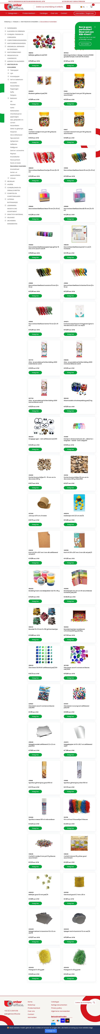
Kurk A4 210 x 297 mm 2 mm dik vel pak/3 (78, 552)
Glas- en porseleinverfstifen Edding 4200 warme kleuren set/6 (43, 401)
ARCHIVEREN (11, 221)
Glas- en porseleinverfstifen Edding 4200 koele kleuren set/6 (43, 363)
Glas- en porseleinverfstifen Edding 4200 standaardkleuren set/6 (78, 363)
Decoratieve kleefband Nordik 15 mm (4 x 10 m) (79, 209)
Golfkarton (13, 144)
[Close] (95, 27)
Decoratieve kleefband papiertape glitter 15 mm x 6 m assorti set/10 (44, 248)
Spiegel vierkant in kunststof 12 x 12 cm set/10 (42, 932)
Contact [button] (64, 13)
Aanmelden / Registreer (84, 13)
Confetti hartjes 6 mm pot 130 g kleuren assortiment (77, 94)
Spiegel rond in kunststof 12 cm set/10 (77, 931)
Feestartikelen (14, 86)
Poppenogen (14, 89)
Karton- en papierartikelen (15, 173)
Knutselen (13, 83)
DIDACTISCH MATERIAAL (15, 214)
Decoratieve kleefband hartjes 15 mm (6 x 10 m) (44, 171)
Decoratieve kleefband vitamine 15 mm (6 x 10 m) (79, 286)
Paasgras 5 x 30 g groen (72, 970)
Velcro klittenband (16, 135)
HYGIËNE (10, 184)
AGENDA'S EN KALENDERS (15, 61)
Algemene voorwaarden (60, 1011)
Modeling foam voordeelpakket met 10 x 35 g (44, 591)
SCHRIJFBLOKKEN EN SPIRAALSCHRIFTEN (14, 189)
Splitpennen (14, 141)
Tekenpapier (14, 70)
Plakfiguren (14, 147)
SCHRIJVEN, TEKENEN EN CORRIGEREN (15, 35)
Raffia (12, 92)
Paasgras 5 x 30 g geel (36, 970)
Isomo (12, 108)
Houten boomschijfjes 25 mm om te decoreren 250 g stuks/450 (76, 478)
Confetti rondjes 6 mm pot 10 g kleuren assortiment (42, 857)
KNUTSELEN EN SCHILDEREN (29, 22)
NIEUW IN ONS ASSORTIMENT (12, 210)
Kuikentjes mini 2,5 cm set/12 (74, 516)
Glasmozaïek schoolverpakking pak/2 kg (78, 400)
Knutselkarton (14, 157)
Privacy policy (56, 1008)
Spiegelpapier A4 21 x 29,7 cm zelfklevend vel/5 (78, 745)
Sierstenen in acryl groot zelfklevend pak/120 (76, 707)
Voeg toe (35, 65)
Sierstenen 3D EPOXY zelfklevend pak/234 (43, 668)
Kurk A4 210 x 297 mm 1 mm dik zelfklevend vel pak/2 (43, 553)
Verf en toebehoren (16, 79)
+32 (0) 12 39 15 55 (11, 1011)
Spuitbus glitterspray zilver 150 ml (75, 783)
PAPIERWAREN (12, 28)
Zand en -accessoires (17, 150)
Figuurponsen (14, 138)
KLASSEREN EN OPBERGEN (16, 31)
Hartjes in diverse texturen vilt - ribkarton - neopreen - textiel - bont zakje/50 (79, 440)
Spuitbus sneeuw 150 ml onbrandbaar (42, 819)
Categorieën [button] (12, 13)
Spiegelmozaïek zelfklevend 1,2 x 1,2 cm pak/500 (42, 745)
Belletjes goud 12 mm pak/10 (38, 895)
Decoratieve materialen (48, 22)
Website (16, 22)
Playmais (13, 154)
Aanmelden (85, 44)
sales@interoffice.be (12, 1014)
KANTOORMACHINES (14, 52)
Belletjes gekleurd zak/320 (38, 55)
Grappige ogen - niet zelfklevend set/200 (43, 439)
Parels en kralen (15, 163)
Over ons (31, 1011)
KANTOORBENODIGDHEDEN (16, 43)
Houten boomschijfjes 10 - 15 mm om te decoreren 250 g (42, 478)
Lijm (11, 73)
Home (30, 1002)
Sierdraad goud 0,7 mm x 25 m (74, 895)
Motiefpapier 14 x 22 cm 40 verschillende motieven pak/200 (78, 591)
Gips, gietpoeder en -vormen (17, 121)
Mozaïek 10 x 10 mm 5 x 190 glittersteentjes (43, 629)
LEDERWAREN (11, 205)
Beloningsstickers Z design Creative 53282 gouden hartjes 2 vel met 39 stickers (78, 56)
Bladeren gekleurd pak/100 (38, 93)
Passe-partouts (15, 160)
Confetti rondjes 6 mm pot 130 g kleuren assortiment (42, 132)
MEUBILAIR (10, 181)
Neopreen (13, 132)
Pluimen (13, 104)
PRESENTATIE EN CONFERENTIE (12, 56)
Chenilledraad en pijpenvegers (16, 115)
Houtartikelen (14, 125)
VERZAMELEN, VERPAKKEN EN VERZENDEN (15, 47)
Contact (31, 1014)
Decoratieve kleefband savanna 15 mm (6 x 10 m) (43, 286)
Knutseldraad (14, 169)
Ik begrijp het (50, 1031)
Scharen (13, 178)
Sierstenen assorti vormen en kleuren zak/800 (41, 707)
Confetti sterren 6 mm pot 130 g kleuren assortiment (77, 132)
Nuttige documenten (59, 1005)
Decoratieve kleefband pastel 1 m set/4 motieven (77, 248)
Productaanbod (34, 1008)
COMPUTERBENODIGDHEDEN (16, 40)
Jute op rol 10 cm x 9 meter (38, 516)
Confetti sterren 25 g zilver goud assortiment (75, 857)
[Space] (14, 1003)
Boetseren (13, 98)
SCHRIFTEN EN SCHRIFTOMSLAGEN (13, 194)
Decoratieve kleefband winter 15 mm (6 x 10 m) (43, 324)
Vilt (11, 101)
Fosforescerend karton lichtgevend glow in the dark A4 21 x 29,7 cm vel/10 (79, 324)
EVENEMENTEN (12, 224)
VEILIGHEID (10, 217)
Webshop (7, 22)
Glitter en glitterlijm (16, 129)
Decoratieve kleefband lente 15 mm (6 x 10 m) (79, 170)
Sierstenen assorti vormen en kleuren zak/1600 (76, 668)
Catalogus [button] (44, 13)
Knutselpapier (15, 76)
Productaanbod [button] (29, 13)
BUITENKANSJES (12, 202)
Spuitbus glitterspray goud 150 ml (40, 783)
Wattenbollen (14, 111)
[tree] (14, 126)
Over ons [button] (54, 13)
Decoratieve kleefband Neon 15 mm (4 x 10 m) (44, 209)
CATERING (10, 199)
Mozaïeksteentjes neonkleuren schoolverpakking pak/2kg (74, 630)
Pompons (13, 95)
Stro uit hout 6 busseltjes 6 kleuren (76, 819)
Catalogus (55, 1002)
